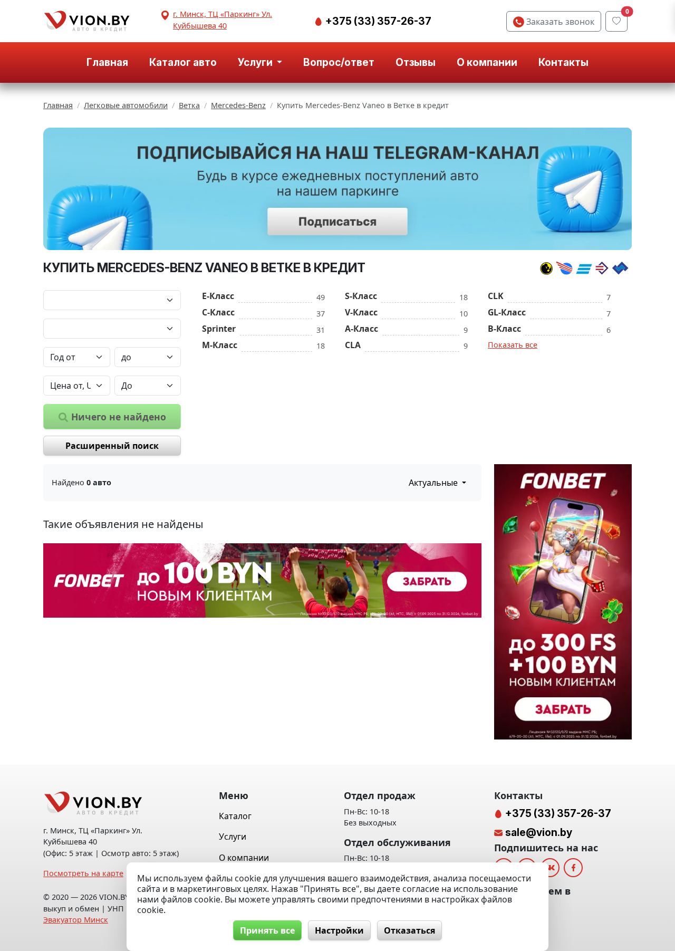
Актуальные (434, 482)
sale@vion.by (538, 832)
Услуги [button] (256, 62)
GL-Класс (507, 312)
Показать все (512, 345)
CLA (353, 345)
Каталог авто (183, 62)
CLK (496, 296)
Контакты (563, 62)
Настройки (339, 930)
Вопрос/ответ (338, 62)
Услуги (232, 836)
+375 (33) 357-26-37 (377, 21)
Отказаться (409, 930)
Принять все (267, 930)
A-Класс (361, 328)
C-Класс (218, 312)
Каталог (235, 816)
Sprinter (219, 328)
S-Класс (361, 296)
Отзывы (416, 62)
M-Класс (219, 345)
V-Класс (361, 312)
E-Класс (218, 296)
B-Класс (504, 328)
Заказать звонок (559, 21)
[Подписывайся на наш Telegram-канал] (337, 189)
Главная (107, 62)
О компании (487, 62)
